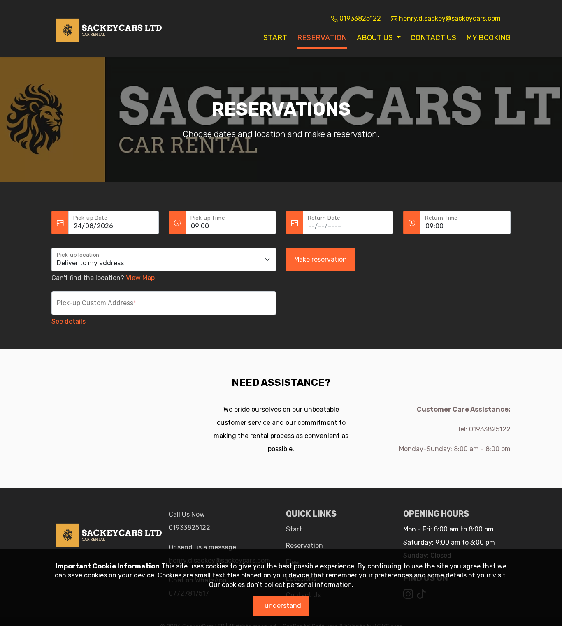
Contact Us (433, 37)
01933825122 (189, 527)
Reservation (322, 37)
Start (275, 37)
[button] (379, 37)
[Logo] (109, 27)
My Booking (488, 37)
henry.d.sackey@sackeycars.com (449, 18)
